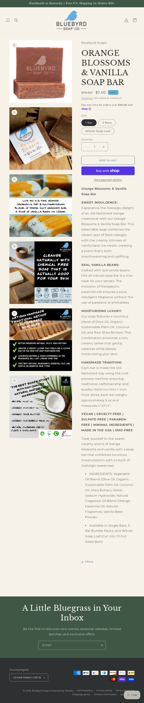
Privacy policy (104, 690)
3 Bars (107, 122)
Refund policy (85, 690)
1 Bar (89, 122)
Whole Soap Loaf (97, 131)
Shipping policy (81, 694)
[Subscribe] (101, 645)
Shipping (86, 98)
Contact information (105, 694)
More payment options (108, 179)
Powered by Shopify (62, 690)
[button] (8, 20)
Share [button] (89, 561)
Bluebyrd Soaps (41, 690)
